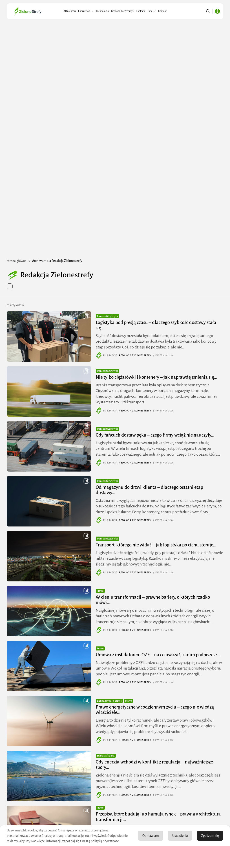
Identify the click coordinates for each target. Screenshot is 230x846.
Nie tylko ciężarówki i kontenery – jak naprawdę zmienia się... (156, 377)
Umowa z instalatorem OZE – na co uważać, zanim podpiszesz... (158, 654)
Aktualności (70, 11)
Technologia (102, 11)
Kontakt (162, 11)
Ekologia (141, 11)
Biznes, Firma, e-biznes (109, 700)
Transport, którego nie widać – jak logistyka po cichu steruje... (156, 544)
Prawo (100, 590)
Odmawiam (150, 835)
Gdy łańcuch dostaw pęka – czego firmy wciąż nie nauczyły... (155, 435)
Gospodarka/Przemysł (122, 11)
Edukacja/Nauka (106, 755)
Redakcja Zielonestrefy (135, 355)
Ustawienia (180, 835)
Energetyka (84, 11)
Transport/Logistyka (107, 316)
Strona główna (17, 261)
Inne (150, 11)
